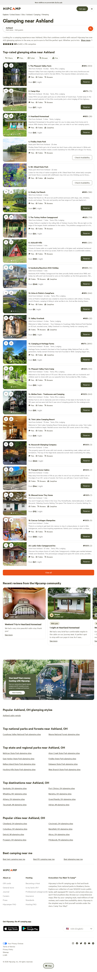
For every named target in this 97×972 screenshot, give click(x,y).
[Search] (90, 28)
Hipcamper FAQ (9, 904)
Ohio (23, 14)
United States (15, 14)
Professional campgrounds (37, 891)
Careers (6, 896)
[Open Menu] (92, 9)
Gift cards (7, 883)
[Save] (6, 65)
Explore (5, 14)
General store (8, 887)
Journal (6, 891)
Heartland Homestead (31, 624)
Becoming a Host (33, 883)
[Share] (11, 65)
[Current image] (11, 84)
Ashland (29, 14)
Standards (30, 900)
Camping (37, 14)
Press (5, 900)
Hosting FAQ (31, 904)
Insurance (30, 896)
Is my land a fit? (32, 887)
